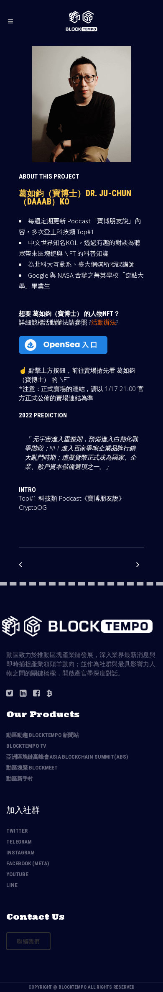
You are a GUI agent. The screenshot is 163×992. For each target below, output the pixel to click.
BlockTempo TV (26, 746)
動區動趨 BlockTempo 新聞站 (42, 735)
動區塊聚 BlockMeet (32, 767)
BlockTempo (73, 987)
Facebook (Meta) (27, 863)
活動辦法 (103, 322)
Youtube (17, 874)
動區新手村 (19, 778)
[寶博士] (81, 167)
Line (11, 885)
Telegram (19, 842)
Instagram (20, 852)
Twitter (17, 831)
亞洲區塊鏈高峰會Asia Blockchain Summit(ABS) (66, 757)
